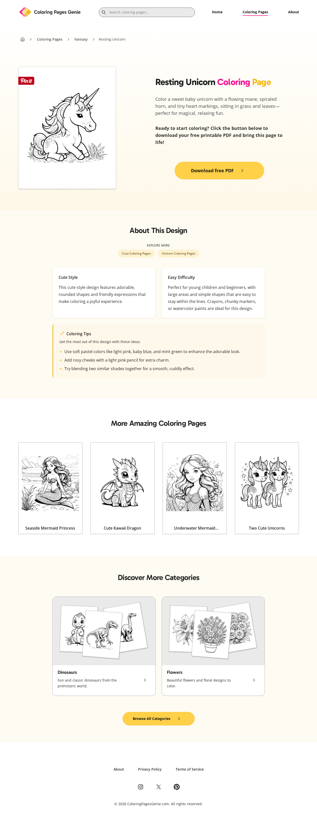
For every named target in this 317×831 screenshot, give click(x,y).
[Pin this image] (26, 81)
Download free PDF (212, 171)
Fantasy (81, 39)
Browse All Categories (151, 718)
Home (217, 12)
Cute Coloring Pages (136, 253)
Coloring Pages (255, 12)
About (293, 12)
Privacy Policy (150, 769)
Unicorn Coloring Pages (178, 253)
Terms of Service (190, 769)
